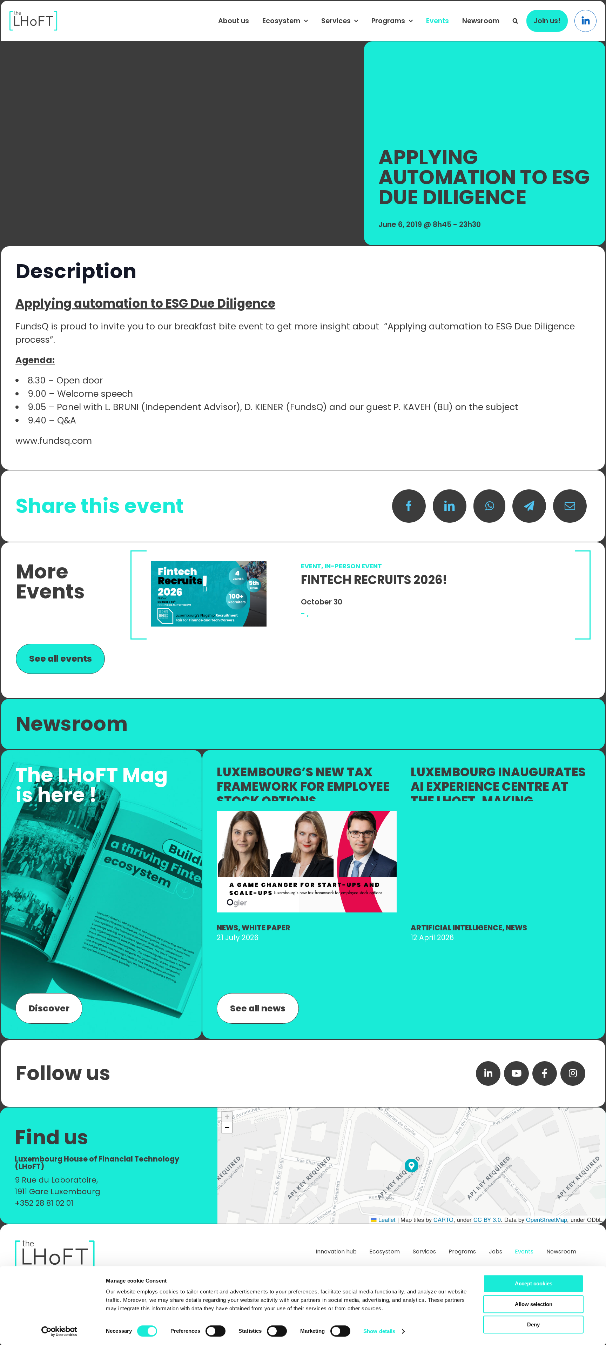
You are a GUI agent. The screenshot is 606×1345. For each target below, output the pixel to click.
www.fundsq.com (53, 441)
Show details (379, 1331)
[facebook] (544, 1073)
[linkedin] (488, 1073)
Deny (533, 1324)
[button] (515, 20)
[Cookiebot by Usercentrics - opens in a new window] (59, 1331)
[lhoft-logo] (33, 14)
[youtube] (516, 1073)
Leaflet (386, 1219)
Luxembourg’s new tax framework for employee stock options (303, 786)
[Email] (569, 506)
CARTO (443, 1219)
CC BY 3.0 (487, 1219)
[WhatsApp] (489, 506)
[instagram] (572, 1073)
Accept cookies (533, 1283)
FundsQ (31, 326)
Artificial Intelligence (456, 928)
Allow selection (533, 1304)
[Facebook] (408, 506)
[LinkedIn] (449, 506)
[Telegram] (529, 506)
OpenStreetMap (546, 1219)
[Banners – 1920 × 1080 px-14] (307, 814)
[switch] (215, 1331)
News (227, 928)
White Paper (266, 928)
